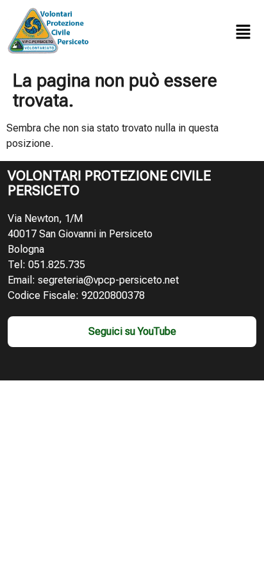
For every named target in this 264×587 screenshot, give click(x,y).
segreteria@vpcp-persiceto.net (108, 280)
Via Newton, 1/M (45, 218)
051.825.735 (56, 265)
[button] (243, 33)
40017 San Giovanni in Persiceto (80, 234)
